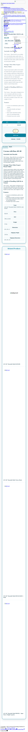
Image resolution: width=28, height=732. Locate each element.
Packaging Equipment (15, 24)
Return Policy (6, 33)
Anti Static (6, 15)
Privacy (9, 727)
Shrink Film (6, 20)
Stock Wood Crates (17, 19)
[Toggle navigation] (2, 5)
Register (7, 27)
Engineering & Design (15, 8)
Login (5, 27)
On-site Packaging (20, 10)
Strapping (23, 19)
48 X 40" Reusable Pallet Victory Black (12, 480)
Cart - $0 (5, 28)
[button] (15, 47)
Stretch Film (11, 20)
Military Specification (12, 10)
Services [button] (5, 7)
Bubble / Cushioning (12, 15)
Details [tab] (10, 146)
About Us (5, 31)
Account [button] (5, 26)
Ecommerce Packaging (15, 23)
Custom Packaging (7, 8)
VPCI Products (18, 20)
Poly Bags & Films (10, 19)
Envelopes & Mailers (10, 16)
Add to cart (15, 135)
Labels (20, 16)
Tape (14, 20)
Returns (13, 727)
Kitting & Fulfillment (12, 9)
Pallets (5, 19)
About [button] (5, 30)
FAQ (13, 31)
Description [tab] (5, 146)
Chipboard (19, 15)
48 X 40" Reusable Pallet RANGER (11, 364)
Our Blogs (10, 31)
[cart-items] (15, 50)
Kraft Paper (17, 16)
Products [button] (5, 12)
